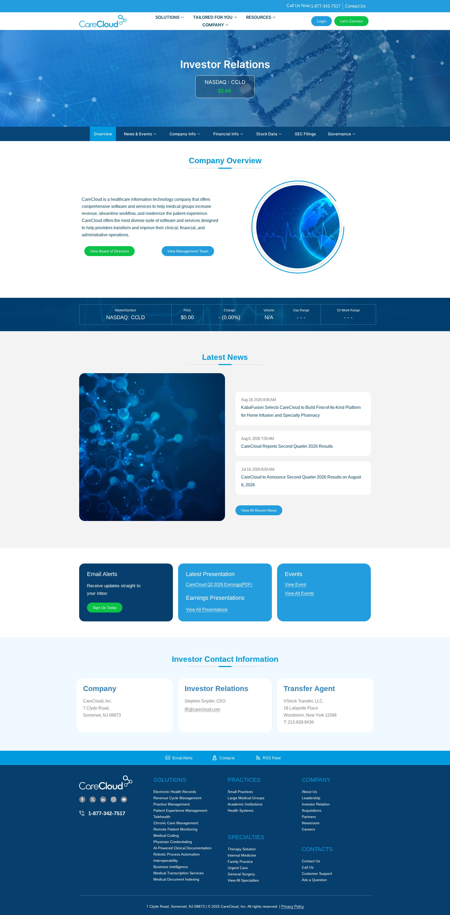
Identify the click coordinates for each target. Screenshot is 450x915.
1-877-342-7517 (106, 813)
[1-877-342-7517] (81, 813)
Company (213, 24)
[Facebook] (82, 799)
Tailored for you (213, 17)
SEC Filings (305, 133)
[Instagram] (113, 799)
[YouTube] (124, 799)
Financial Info (226, 133)
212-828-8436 (301, 722)
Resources (258, 17)
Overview (103, 133)
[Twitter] (93, 799)
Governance (339, 133)
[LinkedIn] (103, 799)
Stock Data (266, 133)
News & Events (138, 133)
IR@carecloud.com (202, 709)
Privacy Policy (292, 906)
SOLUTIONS (167, 17)
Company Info (183, 133)
